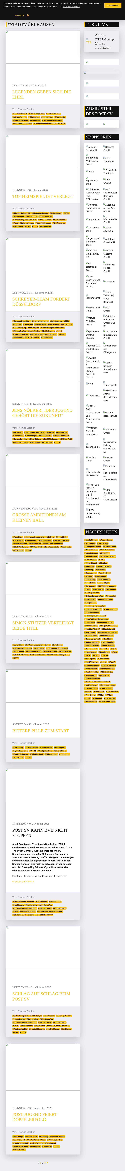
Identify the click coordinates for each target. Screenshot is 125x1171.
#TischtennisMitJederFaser (45, 124)
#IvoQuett (88, 576)
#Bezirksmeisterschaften (34, 432)
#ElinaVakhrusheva (107, 556)
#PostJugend (50, 1143)
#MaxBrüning (18, 651)
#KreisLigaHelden (63, 1016)
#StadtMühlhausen (20, 120)
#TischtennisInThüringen (52, 120)
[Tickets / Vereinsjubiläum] (101, 62)
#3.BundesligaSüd (20, 1016)
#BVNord (50, 432)
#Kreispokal (111, 596)
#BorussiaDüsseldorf (21, 321)
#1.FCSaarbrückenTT (21, 213)
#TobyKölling (47, 442)
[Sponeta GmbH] (104, 124)
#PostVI (57, 1026)
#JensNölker (18, 436)
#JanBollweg (89, 579)
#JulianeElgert (31, 436)
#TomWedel (47, 1146)
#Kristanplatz (34, 117)
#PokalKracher (27, 1026)
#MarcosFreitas (44, 220)
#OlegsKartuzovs (91, 645)
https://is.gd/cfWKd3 (23, 881)
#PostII (87, 655)
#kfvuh (47, 645)
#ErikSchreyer (56, 213)
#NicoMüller (107, 639)
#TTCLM (28, 338)
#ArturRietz (17, 432)
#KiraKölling (57, 645)
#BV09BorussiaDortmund (23, 902)
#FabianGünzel (90, 563)
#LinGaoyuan (33, 328)
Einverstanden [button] (113, 5)
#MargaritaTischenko (108, 626)
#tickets (62, 334)
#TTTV (35, 226)
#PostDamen (39, 1026)
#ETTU (66, 213)
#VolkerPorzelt (19, 1150)
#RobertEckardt (90, 669)
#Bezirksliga (18, 1137)
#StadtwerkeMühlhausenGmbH (49, 912)
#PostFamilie (60, 117)
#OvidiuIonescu (59, 220)
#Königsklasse (90, 603)
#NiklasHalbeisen (91, 642)
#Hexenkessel (40, 324)
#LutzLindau (89, 622)
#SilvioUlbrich (107, 672)
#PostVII (65, 1026)
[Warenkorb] (28, 15)
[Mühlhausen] (101, 96)
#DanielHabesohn (107, 550)
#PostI (15, 223)
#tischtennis (35, 120)
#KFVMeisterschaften (34, 645)
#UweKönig (97, 698)
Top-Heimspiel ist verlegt (42, 196)
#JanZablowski (104, 579)
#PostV (103, 662)
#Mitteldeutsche (106, 636)
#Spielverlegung (27, 223)
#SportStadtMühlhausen (53, 544)
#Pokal (16, 1026)
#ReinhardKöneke (108, 665)
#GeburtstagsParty (36, 114)
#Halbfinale (89, 566)
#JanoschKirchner (57, 1137)
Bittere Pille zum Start (40, 730)
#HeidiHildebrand (103, 566)
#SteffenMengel (59, 223)
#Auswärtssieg (106, 540)
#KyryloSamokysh (20, 751)
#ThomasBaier (51, 334)
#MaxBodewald (45, 436)
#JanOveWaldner (53, 114)
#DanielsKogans (91, 553)
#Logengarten (47, 117)
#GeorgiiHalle (61, 432)
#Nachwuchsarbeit (61, 436)
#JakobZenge (100, 576)
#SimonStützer (35, 439)
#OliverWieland (36, 1143)
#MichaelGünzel (91, 636)
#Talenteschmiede (20, 442)
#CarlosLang (18, 748)
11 (45, 1162)
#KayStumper (18, 216)
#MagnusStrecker (54, 1140)
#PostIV (104, 655)
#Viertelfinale (45, 226)
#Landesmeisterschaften (94, 606)
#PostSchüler (103, 659)
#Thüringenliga (51, 754)
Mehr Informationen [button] (71, 7)
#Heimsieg (43, 1137)
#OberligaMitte (107, 642)
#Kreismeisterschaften (22, 648)
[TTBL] (88, 41)
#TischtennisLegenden (22, 124)
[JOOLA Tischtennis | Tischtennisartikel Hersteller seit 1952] (87, 124)
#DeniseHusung (90, 556)
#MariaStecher (34, 331)
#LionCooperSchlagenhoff (57, 648)
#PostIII (33, 751)
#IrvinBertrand (105, 573)
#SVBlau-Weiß (66, 439)
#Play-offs (104, 649)
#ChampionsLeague (40, 213)
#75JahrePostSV (20, 114)
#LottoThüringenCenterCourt (24, 220)
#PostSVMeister (91, 662)
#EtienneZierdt (31, 1137)
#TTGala (61, 124)
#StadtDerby (104, 675)
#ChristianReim (46, 748)
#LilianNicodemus (91, 612)
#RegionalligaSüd (20, 1029)
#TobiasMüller (112, 692)
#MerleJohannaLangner (107, 632)
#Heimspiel (28, 324)
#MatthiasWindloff (92, 629)
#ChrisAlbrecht (31, 748)
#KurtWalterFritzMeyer (36, 1140)
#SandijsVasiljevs (45, 751)
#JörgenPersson (19, 117)
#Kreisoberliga (19, 1019)
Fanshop (19, 15)
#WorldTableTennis (107, 702)
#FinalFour (17, 324)
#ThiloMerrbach (36, 754)
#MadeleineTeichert (105, 622)
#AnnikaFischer (90, 540)
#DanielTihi (104, 553)
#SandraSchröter (20, 439)
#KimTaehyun (98, 589)
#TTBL (27, 226)
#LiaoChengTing (45, 216)
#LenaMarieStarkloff (92, 609)
